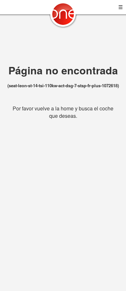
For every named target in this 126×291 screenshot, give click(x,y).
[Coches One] (63, 16)
